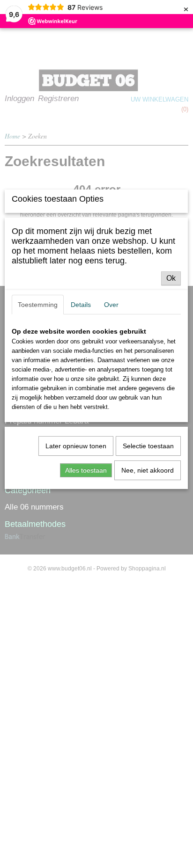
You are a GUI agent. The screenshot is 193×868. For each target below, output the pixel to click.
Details (81, 304)
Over (111, 304)
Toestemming (38, 304)
